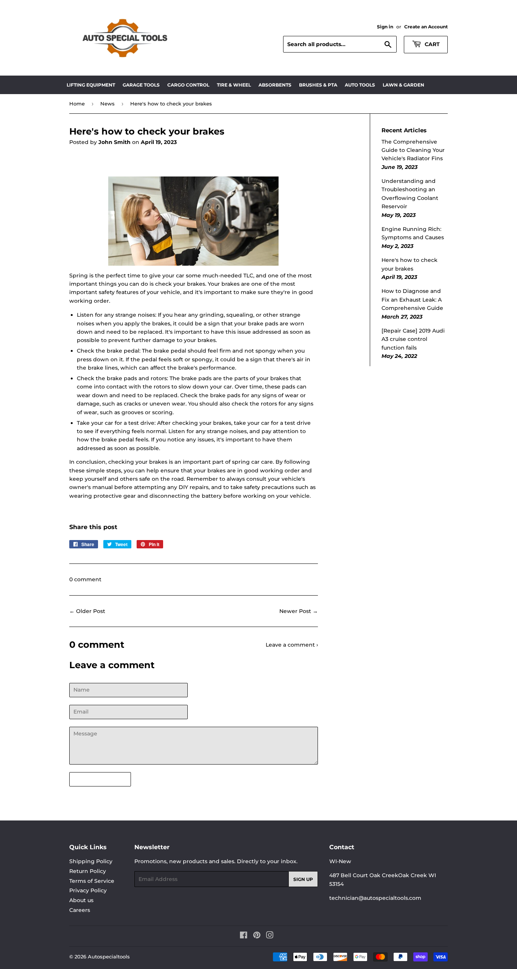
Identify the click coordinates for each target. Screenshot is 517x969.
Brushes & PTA (318, 85)
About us (81, 900)
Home (77, 104)
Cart (431, 44)
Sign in (385, 26)
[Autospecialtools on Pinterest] (257, 936)
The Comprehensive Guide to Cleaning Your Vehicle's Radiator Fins (413, 150)
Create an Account (426, 26)
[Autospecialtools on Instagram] (270, 936)
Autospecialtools (109, 957)
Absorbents (274, 85)
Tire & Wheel (234, 85)
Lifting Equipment (91, 85)
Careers (79, 910)
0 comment (85, 579)
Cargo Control (188, 85)
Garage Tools (141, 85)
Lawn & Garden (403, 85)
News (107, 104)
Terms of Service (91, 881)
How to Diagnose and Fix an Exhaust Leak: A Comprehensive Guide (412, 299)
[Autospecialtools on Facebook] (244, 936)
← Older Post (87, 611)
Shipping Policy (90, 861)
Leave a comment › (292, 644)
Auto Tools (360, 85)
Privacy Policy (88, 890)
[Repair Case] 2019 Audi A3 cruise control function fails (413, 339)
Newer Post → (298, 611)
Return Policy (87, 871)
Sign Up (303, 879)
